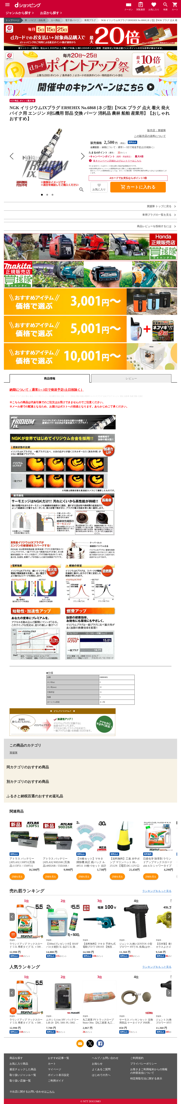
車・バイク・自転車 (35, 20)
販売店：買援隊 (156, 130)
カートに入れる (138, 187)
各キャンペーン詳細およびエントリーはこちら (117, 160)
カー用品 (55, 20)
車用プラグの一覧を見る (156, 215)
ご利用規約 (137, 1058)
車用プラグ (90, 20)
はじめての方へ (101, 1075)
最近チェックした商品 (23, 1069)
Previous (12, 917)
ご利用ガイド (56, 1080)
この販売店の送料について (150, 136)
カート (52, 1063)
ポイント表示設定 (58, 1075)
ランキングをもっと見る (156, 891)
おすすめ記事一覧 (58, 1058)
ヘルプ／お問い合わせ (105, 1058)
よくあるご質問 (101, 1069)
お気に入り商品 (19, 1063)
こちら (51, 1091)
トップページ (12, 20)
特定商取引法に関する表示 (146, 1078)
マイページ (54, 1069)
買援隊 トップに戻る (159, 206)
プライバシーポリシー (143, 1063)
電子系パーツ (72, 20)
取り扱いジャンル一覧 (23, 1075)
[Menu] (7, 4)
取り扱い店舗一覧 (20, 1080)
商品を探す (16, 1058)
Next (168, 917)
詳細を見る (17, 876)
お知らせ (97, 1063)
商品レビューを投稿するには (154, 226)
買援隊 (13, 752)
